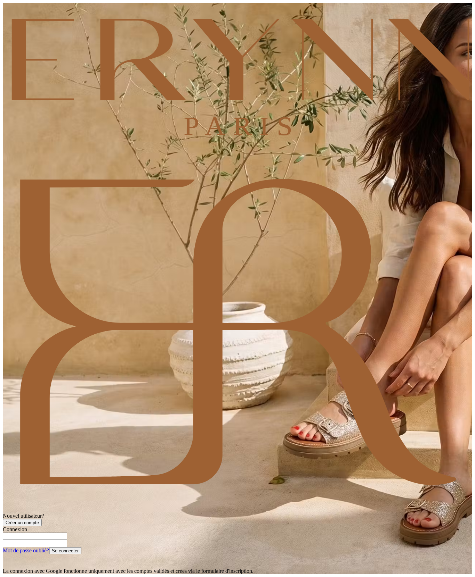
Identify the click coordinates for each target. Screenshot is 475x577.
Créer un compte (22, 522)
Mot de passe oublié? (26, 550)
